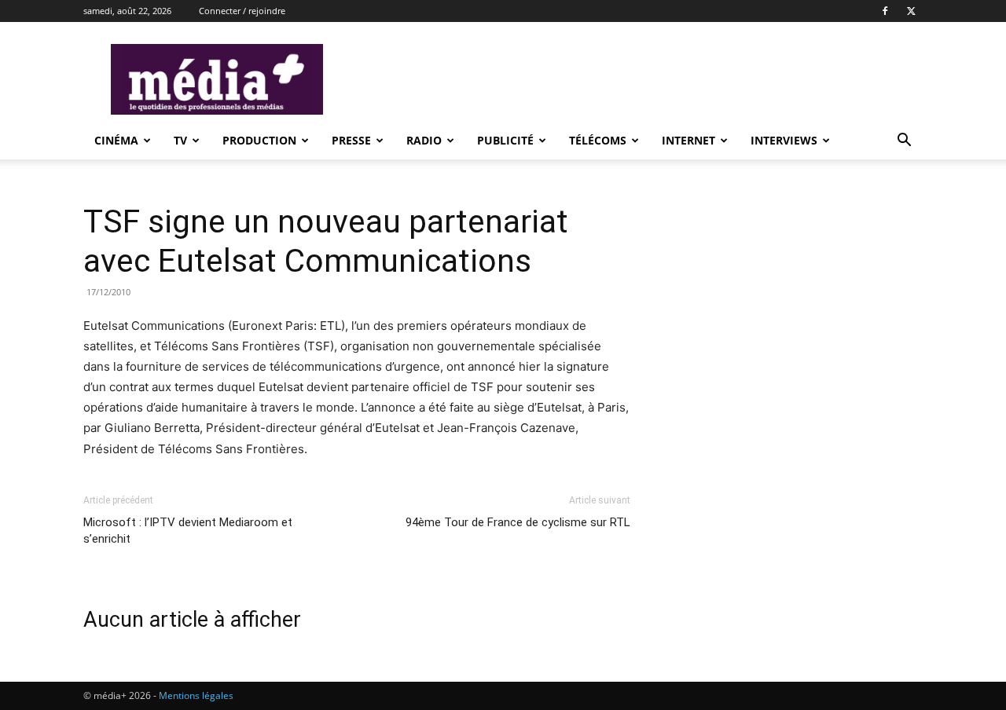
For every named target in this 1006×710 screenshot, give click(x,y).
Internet (688, 140)
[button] (904, 141)
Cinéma (116, 140)
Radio (424, 140)
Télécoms (597, 140)
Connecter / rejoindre (242, 10)
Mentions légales (196, 695)
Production (259, 140)
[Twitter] (911, 11)
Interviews (784, 140)
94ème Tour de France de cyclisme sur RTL (518, 522)
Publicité (505, 140)
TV (180, 140)
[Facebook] (885, 11)
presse (351, 140)
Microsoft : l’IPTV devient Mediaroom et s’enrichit (187, 530)
